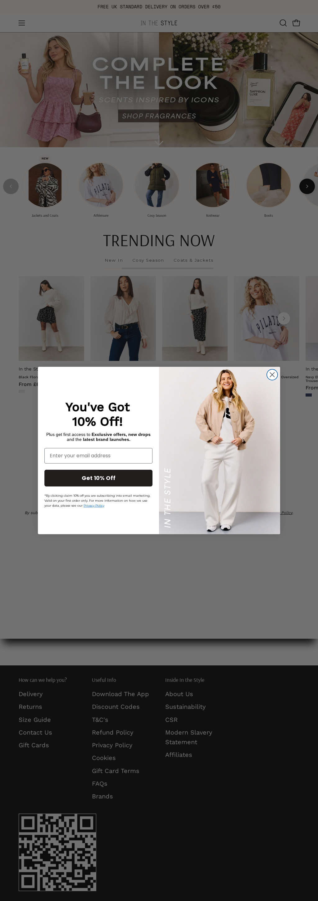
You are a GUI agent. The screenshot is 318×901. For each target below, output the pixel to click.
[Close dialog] (272, 374)
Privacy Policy (94, 506)
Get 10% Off (99, 478)
